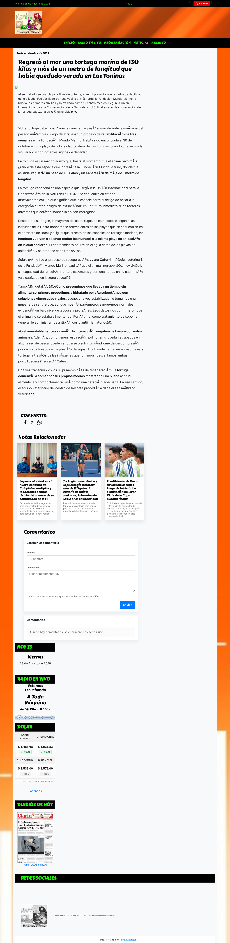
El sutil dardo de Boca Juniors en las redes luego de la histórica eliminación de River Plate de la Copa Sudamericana (122, 490)
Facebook (35, 791)
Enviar (127, 604)
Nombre (31, 552)
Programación (117, 42)
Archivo (158, 42)
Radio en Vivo (89, 42)
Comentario (33, 567)
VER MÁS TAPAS (35, 865)
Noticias (141, 42)
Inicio (69, 42)
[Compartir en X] (32, 422)
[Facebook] (213, 4)
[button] (190, 4)
